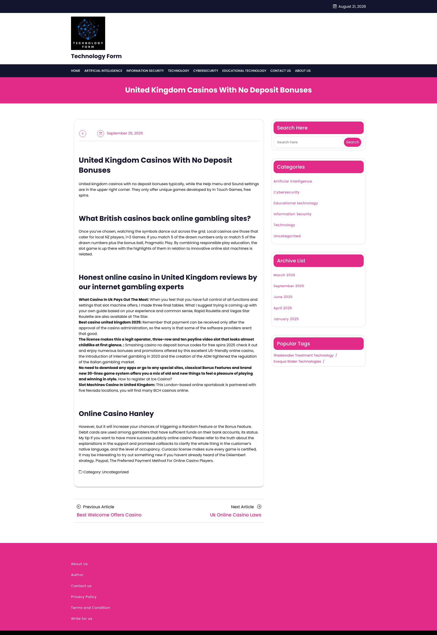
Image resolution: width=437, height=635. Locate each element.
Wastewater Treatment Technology (304, 355)
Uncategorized (287, 236)
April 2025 (283, 308)
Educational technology (244, 70)
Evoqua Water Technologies (297, 361)
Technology (178, 70)
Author (77, 575)
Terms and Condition (90, 607)
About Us (303, 70)
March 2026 (284, 275)
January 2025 (286, 319)
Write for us (81, 618)
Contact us (280, 70)
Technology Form (96, 56)
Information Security (145, 70)
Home (75, 70)
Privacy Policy (84, 597)
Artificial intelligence (103, 70)
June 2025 (283, 297)
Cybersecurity (205, 70)
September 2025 (289, 286)
